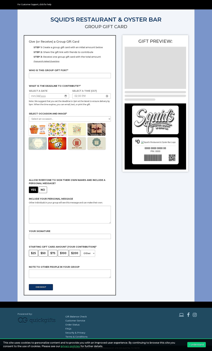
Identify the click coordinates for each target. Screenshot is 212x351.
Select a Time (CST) (84, 90)
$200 (74, 253)
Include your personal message (51, 198)
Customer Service (75, 320)
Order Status (72, 324)
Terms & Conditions (76, 336)
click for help (45, 4)
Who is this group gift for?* (48, 70)
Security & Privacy (75, 332)
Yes (33, 189)
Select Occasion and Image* (48, 113)
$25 (33, 253)
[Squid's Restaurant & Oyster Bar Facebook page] (189, 315)
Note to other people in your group (54, 267)
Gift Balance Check (76, 316)
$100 (63, 253)
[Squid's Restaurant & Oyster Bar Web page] (182, 315)
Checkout (41, 287)
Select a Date (38, 90)
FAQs (68, 328)
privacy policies (70, 346)
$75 (52, 253)
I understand (196, 344)
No (43, 189)
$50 (43, 253)
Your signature (39, 231)
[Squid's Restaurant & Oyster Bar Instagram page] (195, 315)
